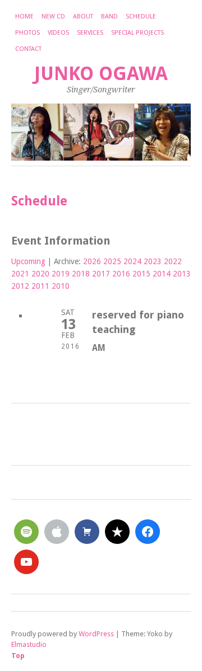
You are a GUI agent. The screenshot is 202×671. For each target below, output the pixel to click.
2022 (173, 261)
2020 (40, 273)
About (83, 16)
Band (109, 16)
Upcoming (28, 261)
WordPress (96, 634)
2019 (61, 273)
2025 (112, 261)
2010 (61, 285)
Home (24, 16)
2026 (92, 261)
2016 (121, 273)
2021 (20, 273)
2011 (40, 285)
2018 (81, 273)
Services (90, 32)
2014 (162, 273)
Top (18, 655)
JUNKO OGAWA (101, 74)
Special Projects (137, 32)
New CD (53, 16)
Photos (27, 32)
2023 (153, 261)
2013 (182, 273)
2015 (141, 273)
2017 (101, 273)
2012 (20, 285)
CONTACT (28, 49)
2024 (132, 261)
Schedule (141, 16)
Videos (58, 32)
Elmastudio (29, 644)
